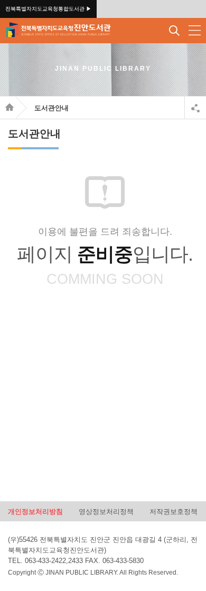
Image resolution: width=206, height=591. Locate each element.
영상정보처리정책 (106, 511)
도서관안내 (51, 108)
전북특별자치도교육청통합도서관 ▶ (48, 9)
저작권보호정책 (173, 511)
